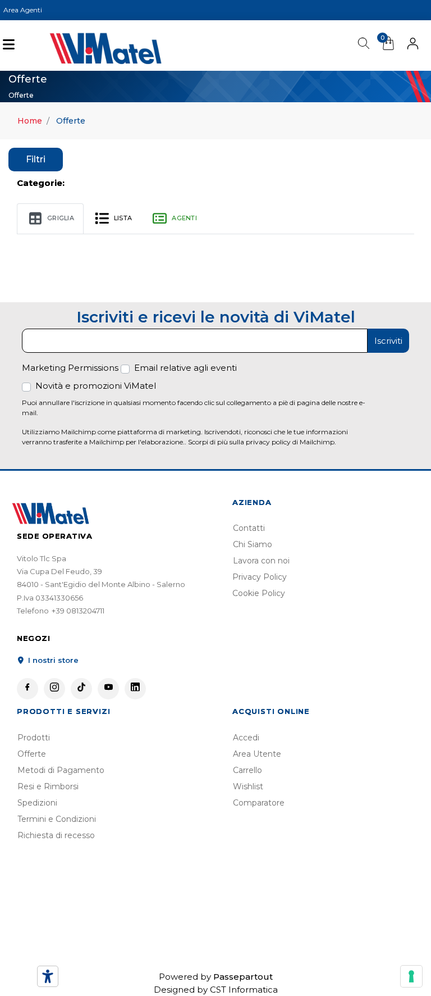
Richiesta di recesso (56, 835)
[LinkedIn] (135, 688)
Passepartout (243, 976)
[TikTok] (81, 688)
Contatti (249, 528)
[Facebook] (27, 688)
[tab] (50, 219)
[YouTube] (108, 688)
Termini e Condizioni (56, 819)
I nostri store (52, 660)
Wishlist (248, 786)
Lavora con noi (261, 561)
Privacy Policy (259, 577)
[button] (413, 45)
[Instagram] (54, 688)
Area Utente (257, 754)
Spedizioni (37, 803)
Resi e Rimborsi (48, 786)
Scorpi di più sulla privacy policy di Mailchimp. (262, 442)
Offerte (31, 754)
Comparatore (259, 803)
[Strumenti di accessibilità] (47, 976)
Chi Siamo (252, 544)
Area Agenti (22, 10)
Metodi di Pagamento (60, 770)
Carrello (247, 770)
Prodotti (33, 738)
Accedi (246, 738)
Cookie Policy (258, 593)
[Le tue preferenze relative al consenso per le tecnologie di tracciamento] (411, 976)
